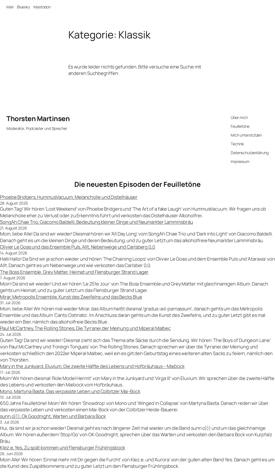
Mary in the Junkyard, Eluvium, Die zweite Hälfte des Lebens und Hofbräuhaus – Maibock (92, 366)
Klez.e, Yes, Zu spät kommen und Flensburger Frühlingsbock (62, 447)
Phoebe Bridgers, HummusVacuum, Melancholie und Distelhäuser (69, 197)
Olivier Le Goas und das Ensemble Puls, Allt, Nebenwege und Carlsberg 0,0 (77, 247)
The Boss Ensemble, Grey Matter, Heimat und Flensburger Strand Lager (74, 272)
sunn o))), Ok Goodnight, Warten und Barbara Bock (53, 416)
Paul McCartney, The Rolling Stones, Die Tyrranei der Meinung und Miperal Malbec (85, 328)
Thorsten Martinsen (38, 118)
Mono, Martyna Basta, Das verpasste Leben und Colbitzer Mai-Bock (70, 391)
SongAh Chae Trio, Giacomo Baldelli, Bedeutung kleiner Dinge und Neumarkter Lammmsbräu (96, 222)
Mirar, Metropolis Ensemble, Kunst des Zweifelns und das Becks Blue (71, 297)
